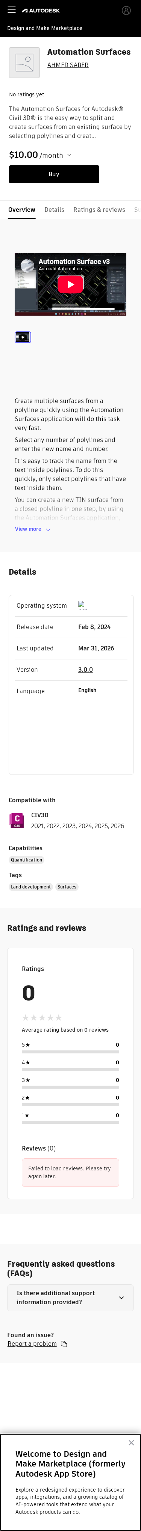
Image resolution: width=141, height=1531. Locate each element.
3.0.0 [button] (85, 669)
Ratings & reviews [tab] (99, 209)
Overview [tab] (21, 209)
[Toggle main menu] (11, 9)
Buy (54, 174)
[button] (71, 1298)
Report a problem (32, 1344)
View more (28, 529)
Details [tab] (54, 209)
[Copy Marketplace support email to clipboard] (64, 1344)
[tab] (23, 347)
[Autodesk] (42, 10)
